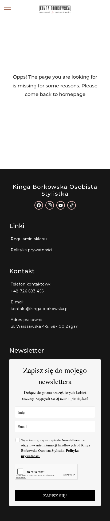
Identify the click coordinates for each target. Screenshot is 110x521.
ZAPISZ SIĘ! (55, 495)
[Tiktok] (71, 205)
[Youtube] (60, 205)
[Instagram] (49, 205)
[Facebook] (38, 205)
